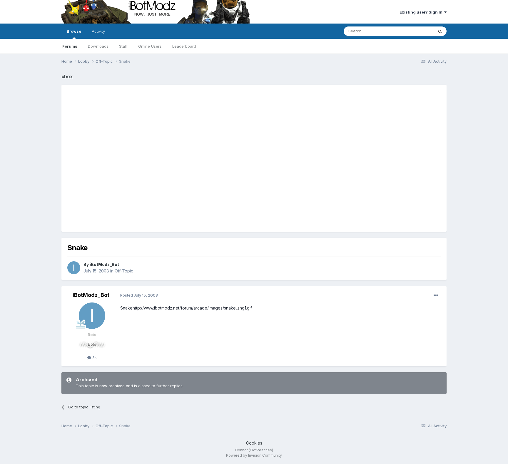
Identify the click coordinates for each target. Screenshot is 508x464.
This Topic (416, 31)
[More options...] (436, 295)
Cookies (254, 442)
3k (94, 357)
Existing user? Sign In (422, 12)
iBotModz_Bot (104, 264)
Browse (74, 31)
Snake (126, 307)
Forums (69, 46)
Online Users (150, 46)
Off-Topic (124, 270)
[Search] (440, 31)
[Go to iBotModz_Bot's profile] (73, 267)
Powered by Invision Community (254, 455)
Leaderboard (184, 46)
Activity (98, 31)
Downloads (98, 46)
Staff (123, 46)
